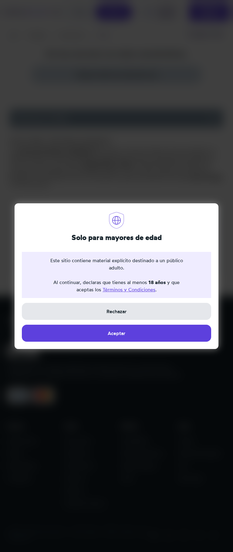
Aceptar (116, 333)
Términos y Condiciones (129, 289)
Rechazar (116, 311)
